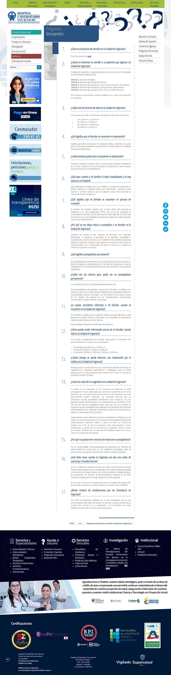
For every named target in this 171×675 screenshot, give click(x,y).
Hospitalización (18, 37)
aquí (89, 56)
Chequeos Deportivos (21, 32)
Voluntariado (18, 572)
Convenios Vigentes (147, 46)
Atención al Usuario (147, 36)
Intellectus (16, 56)
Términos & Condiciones (28, 661)
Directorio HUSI (19, 51)
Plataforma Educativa (147, 555)
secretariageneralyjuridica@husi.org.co (34, 670)
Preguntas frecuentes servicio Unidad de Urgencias (109, 523)
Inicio (80, 523)
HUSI (71, 523)
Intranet (141, 552)
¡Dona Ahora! (81, 566)
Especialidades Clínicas (24, 549)
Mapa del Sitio (145, 56)
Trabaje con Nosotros (21, 42)
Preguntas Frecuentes (54, 555)
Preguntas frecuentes (148, 51)
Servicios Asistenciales (23, 563)
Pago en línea (81, 563)
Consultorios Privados (21, 61)
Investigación (17, 46)
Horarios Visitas (146, 60)
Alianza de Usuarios (147, 41)
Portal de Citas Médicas (86, 561)
